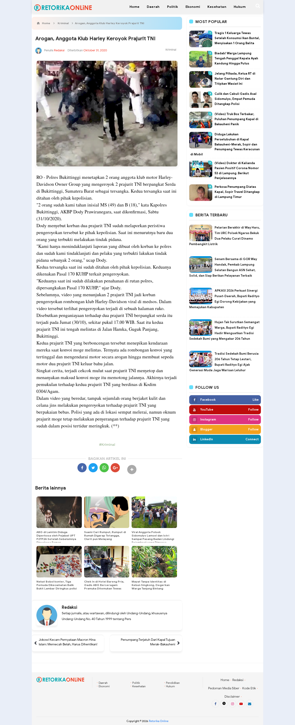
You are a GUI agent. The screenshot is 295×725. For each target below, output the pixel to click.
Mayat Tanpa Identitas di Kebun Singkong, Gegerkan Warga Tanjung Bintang (151, 585)
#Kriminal (107, 444)
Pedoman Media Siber (223, 688)
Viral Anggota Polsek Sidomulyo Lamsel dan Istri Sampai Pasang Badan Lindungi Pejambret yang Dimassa (153, 537)
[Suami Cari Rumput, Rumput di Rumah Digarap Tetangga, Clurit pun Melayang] (107, 512)
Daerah (103, 682)
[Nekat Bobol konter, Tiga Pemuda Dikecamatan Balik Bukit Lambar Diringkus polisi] (59, 562)
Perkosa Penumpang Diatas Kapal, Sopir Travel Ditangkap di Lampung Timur (237, 192)
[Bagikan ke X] (93, 467)
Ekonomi (104, 686)
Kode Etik (249, 688)
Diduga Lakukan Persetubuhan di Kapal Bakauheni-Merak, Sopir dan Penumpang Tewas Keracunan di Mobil (225, 144)
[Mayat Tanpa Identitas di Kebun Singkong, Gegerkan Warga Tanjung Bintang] (154, 562)
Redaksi (69, 607)
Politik (136, 682)
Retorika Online (158, 721)
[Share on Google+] (115, 467)
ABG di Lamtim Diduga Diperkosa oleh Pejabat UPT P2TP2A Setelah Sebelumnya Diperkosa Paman (56, 537)
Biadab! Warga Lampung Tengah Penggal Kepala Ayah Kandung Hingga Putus (236, 58)
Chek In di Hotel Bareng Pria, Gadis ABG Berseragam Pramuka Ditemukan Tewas (104, 585)
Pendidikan (173, 682)
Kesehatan (139, 686)
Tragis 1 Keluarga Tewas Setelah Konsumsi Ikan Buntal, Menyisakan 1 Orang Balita (237, 38)
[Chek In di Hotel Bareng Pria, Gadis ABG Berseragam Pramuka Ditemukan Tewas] (107, 562)
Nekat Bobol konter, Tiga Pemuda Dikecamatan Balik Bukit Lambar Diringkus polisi (56, 585)
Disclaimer (232, 697)
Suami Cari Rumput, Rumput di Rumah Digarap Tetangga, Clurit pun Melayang (105, 535)
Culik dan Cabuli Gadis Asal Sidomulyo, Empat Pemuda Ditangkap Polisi (236, 99)
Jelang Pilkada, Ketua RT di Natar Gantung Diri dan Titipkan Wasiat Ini (235, 79)
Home (225, 680)
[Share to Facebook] (82, 467)
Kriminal (170, 50)
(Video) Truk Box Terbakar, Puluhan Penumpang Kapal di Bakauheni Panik (236, 119)
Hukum (170, 686)
